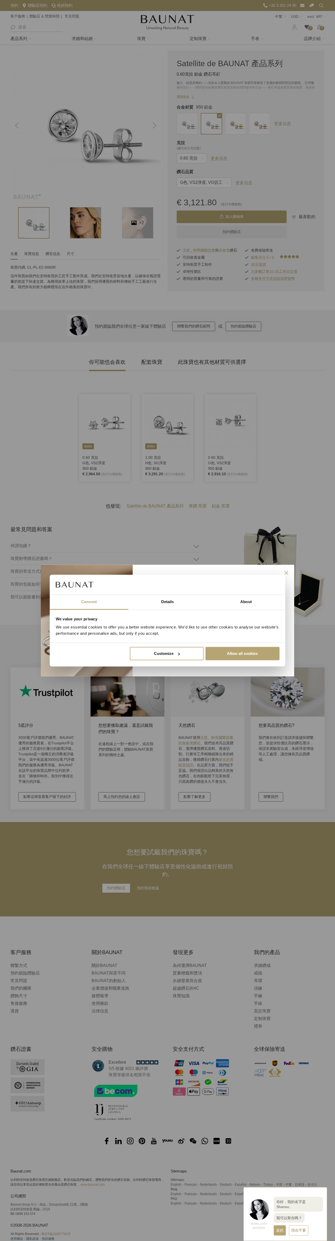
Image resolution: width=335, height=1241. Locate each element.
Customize (164, 653)
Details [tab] (167, 602)
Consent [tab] (89, 602)
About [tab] (246, 602)
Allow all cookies (242, 653)
